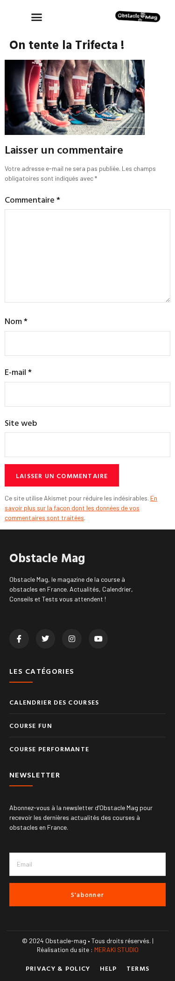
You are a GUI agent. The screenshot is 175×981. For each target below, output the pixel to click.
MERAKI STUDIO (116, 949)
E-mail (18, 372)
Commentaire (32, 199)
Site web (21, 422)
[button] (37, 17)
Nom (16, 321)
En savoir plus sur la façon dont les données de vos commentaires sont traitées (81, 508)
